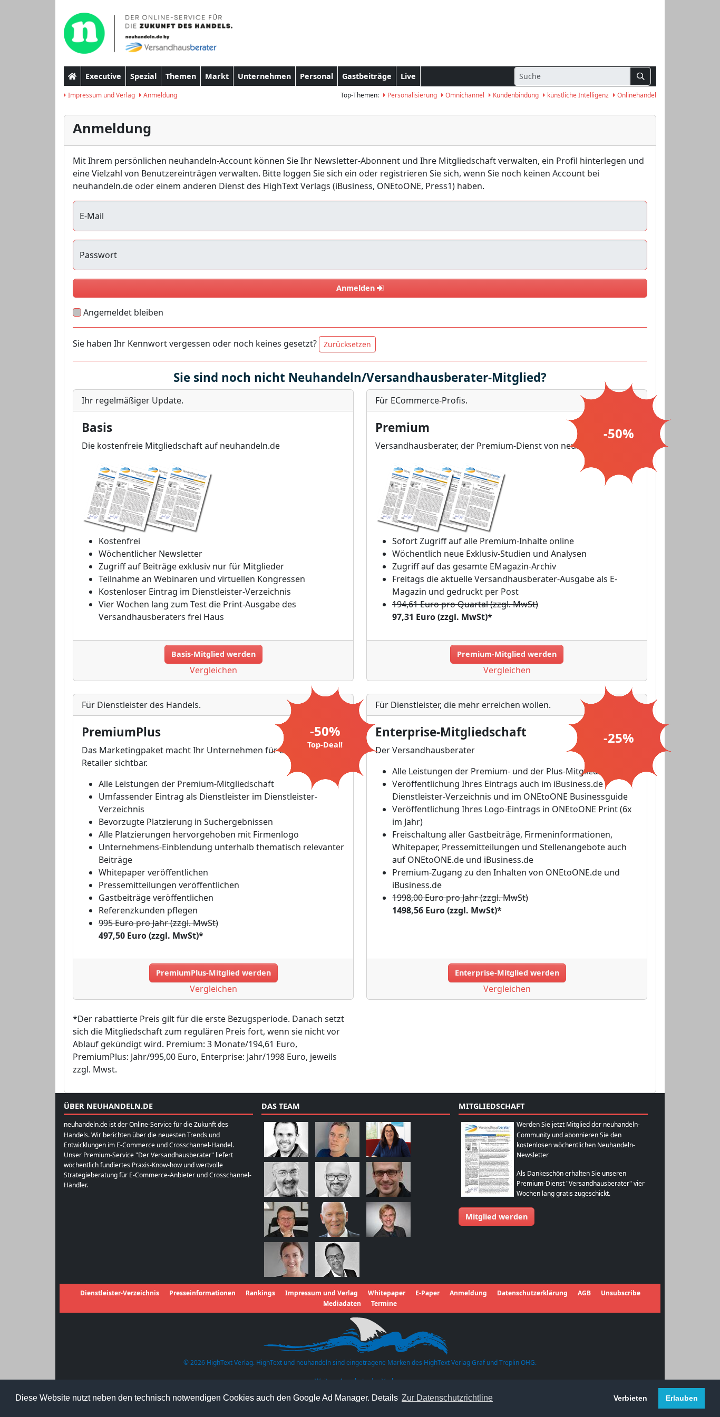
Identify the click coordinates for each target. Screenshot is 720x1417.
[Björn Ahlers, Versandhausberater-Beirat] (286, 1139)
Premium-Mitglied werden (507, 654)
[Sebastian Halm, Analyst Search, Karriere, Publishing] (388, 1179)
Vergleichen (213, 670)
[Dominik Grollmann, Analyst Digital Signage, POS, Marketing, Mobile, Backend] (337, 1179)
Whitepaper (386, 1292)
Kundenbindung (515, 95)
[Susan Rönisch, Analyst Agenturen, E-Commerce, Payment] (286, 1259)
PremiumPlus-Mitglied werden (213, 973)
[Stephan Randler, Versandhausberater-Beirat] (388, 1219)
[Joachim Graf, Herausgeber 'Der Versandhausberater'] (286, 1179)
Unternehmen (264, 76)
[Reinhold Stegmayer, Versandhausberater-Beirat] (337, 1259)
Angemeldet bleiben (123, 312)
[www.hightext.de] (360, 1334)
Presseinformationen (202, 1292)
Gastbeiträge (367, 76)
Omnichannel (464, 95)
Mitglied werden (496, 1217)
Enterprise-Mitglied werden (507, 973)
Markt (217, 76)
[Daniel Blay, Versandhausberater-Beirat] (337, 1139)
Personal (316, 76)
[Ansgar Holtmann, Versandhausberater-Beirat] (286, 1219)
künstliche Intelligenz (577, 95)
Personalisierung (411, 95)
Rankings (260, 1292)
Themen (181, 76)
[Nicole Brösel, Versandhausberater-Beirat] (388, 1139)
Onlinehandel (636, 95)
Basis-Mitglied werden (213, 654)
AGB (584, 1292)
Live (408, 76)
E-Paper (427, 1292)
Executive (103, 76)
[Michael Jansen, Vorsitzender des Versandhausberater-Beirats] (337, 1219)
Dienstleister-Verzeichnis (119, 1292)
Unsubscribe (620, 1292)
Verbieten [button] (630, 1398)
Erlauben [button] (682, 1398)
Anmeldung (159, 95)
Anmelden (356, 288)
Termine (384, 1303)
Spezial (143, 76)
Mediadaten (342, 1303)
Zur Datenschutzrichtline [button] (447, 1397)
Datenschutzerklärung (532, 1292)
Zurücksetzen (347, 344)
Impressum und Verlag (100, 95)
